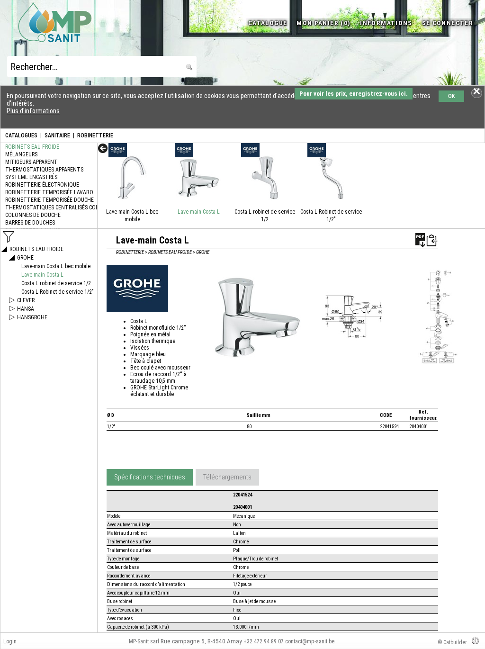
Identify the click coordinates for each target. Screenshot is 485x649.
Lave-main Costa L (199, 211)
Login (10, 641)
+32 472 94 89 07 (263, 641)
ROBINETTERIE (95, 135)
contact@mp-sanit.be (309, 641)
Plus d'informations (33, 111)
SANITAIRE (57, 135)
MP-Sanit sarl (144, 641)
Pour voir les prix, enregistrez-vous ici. (353, 93)
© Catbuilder (452, 642)
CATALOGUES (21, 135)
